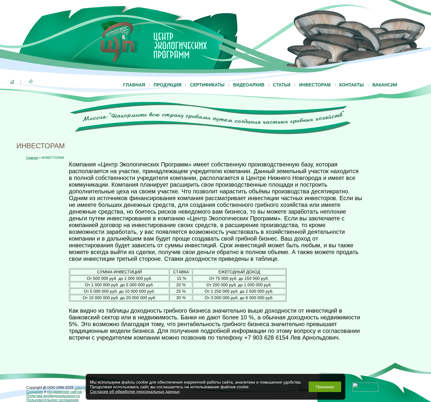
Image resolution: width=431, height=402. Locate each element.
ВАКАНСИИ (384, 84)
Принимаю (325, 387)
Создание (34, 392)
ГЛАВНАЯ (134, 84)
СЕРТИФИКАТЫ (207, 84)
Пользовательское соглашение (52, 400)
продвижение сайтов (64, 392)
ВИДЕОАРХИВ (248, 84)
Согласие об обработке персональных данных (135, 391)
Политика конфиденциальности (53, 396)
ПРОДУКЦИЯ (167, 84)
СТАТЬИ (282, 84)
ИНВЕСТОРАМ (315, 84)
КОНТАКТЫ (351, 84)
